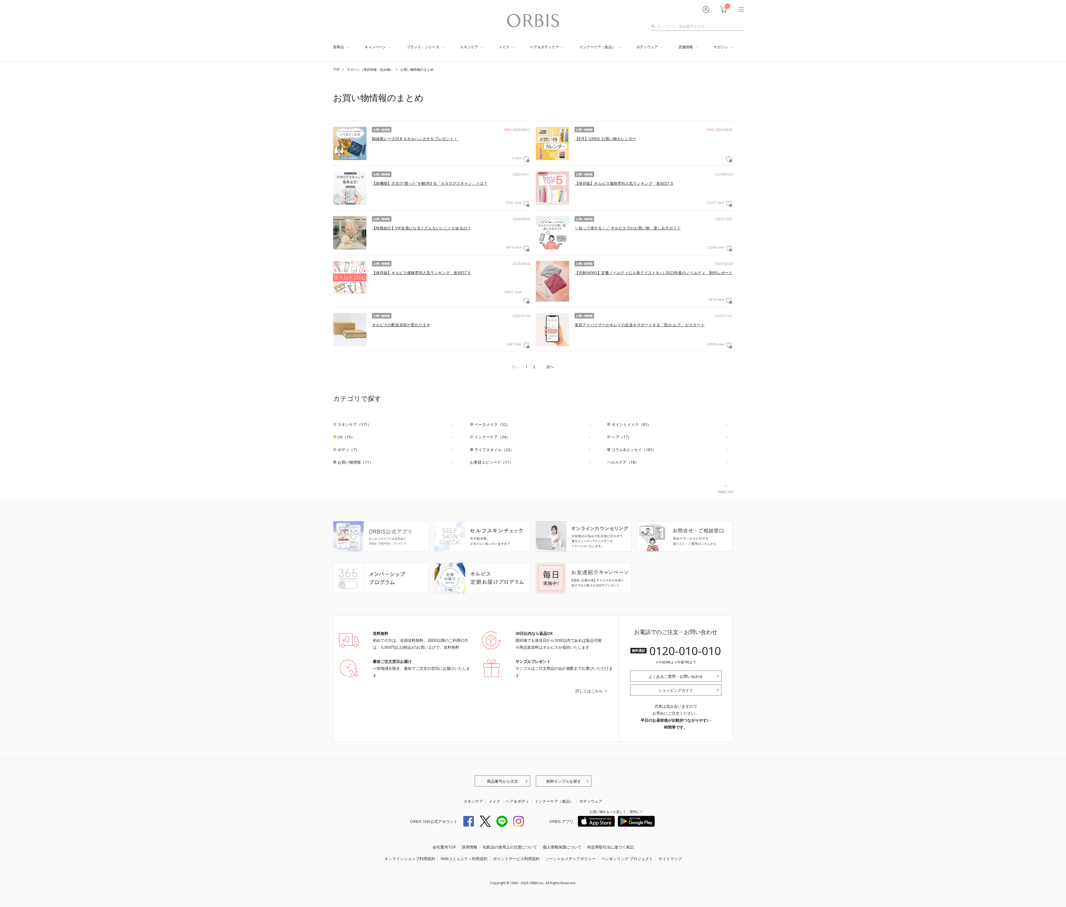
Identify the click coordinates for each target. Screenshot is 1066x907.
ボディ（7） (348, 449)
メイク (504, 46)
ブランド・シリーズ (423, 46)
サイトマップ (670, 858)
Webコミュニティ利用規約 (464, 858)
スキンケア (469, 46)
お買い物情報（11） (355, 462)
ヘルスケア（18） (623, 462)
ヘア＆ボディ (517, 801)
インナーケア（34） (492, 436)
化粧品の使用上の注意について (510, 847)
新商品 (338, 46)
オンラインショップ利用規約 (409, 858)
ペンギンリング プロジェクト (627, 858)
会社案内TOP (444, 847)
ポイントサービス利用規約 (516, 858)
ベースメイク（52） (492, 424)
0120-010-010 (685, 650)
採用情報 (469, 847)
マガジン (720, 46)
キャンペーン (375, 46)
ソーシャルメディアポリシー (570, 858)
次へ (550, 366)
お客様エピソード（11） (491, 462)
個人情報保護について (562, 847)
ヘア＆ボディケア (544, 46)
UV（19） (346, 436)
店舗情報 (685, 46)
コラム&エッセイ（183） (634, 449)
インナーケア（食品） (597, 46)
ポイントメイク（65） (631, 424)
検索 (654, 26)
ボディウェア (647, 46)
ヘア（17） (622, 436)
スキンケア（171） (354, 424)
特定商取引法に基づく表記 (610, 847)
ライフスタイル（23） (494, 449)
